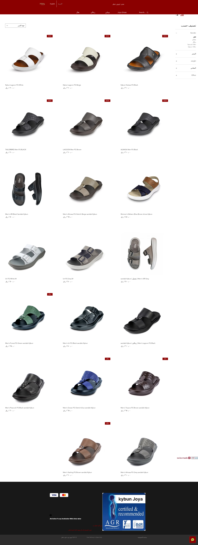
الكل (194, 37)
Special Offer (191, 44)
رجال (194, 42)
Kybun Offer (192, 47)
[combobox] (15, 26)
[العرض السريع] (144, 187)
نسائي (194, 39)
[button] (177, 15)
